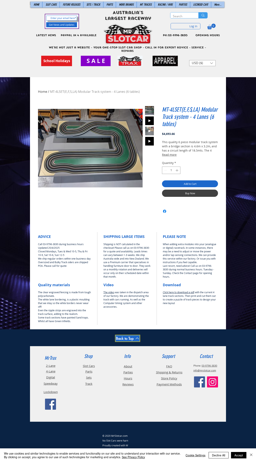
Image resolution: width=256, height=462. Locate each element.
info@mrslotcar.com (204, 370)
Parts (88, 371)
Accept (238, 455)
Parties (128, 372)
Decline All (218, 455)
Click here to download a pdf (178, 292)
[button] (211, 26)
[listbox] (202, 63)
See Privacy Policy (133, 457)
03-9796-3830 (209, 365)
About (128, 366)
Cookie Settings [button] (195, 455)
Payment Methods (169, 384)
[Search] (202, 15)
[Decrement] (165, 170)
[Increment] (177, 170)
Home (42, 91)
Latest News (46, 35)
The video (108, 292)
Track (88, 384)
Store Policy (169, 378)
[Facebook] (50, 404)
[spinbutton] (171, 170)
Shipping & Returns (169, 372)
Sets (89, 377)
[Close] (251, 455)
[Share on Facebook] (164, 211)
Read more (169, 155)
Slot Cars (89, 366)
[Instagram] (212, 381)
